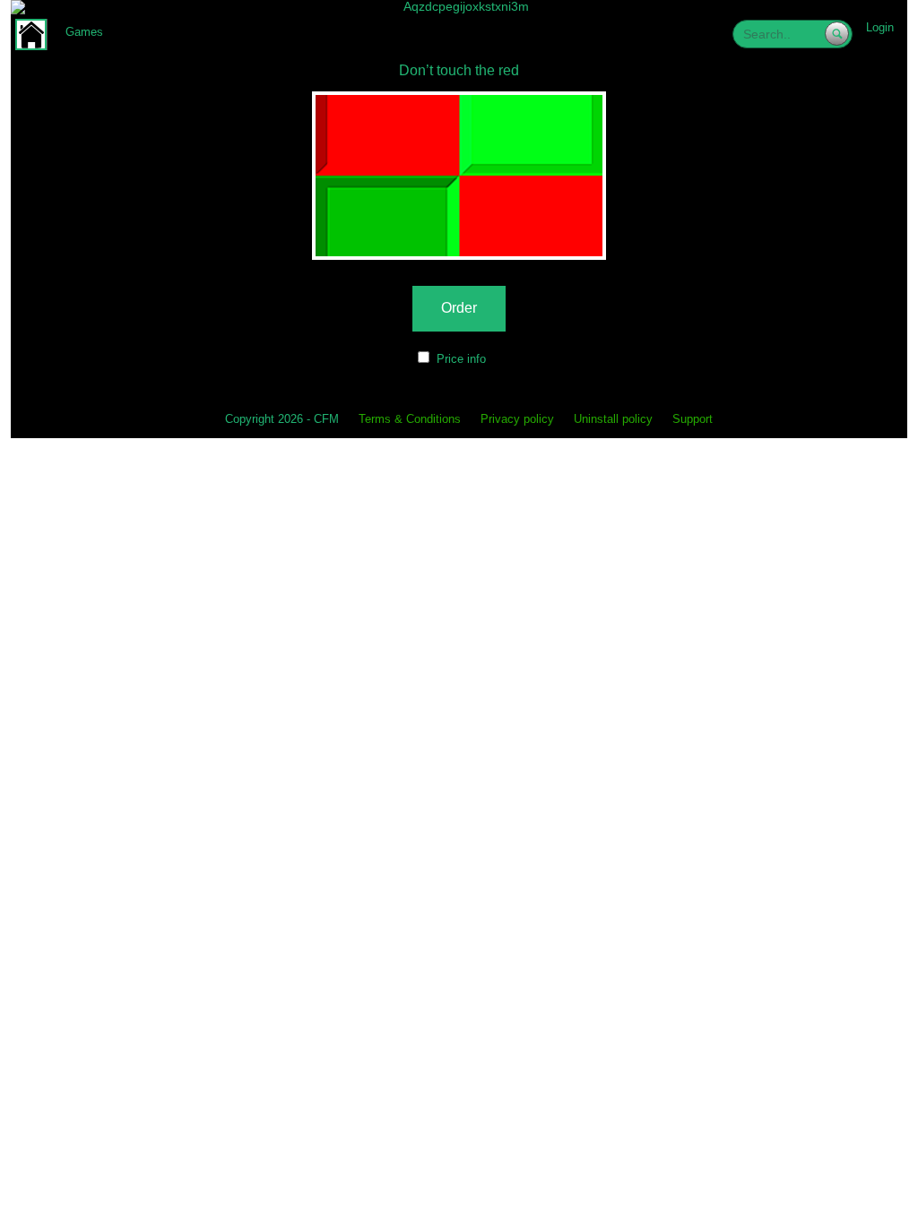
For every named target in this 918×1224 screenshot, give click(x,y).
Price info (461, 359)
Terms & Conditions (410, 420)
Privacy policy (517, 420)
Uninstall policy (613, 420)
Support (692, 420)
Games (84, 32)
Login (880, 27)
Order (459, 307)
